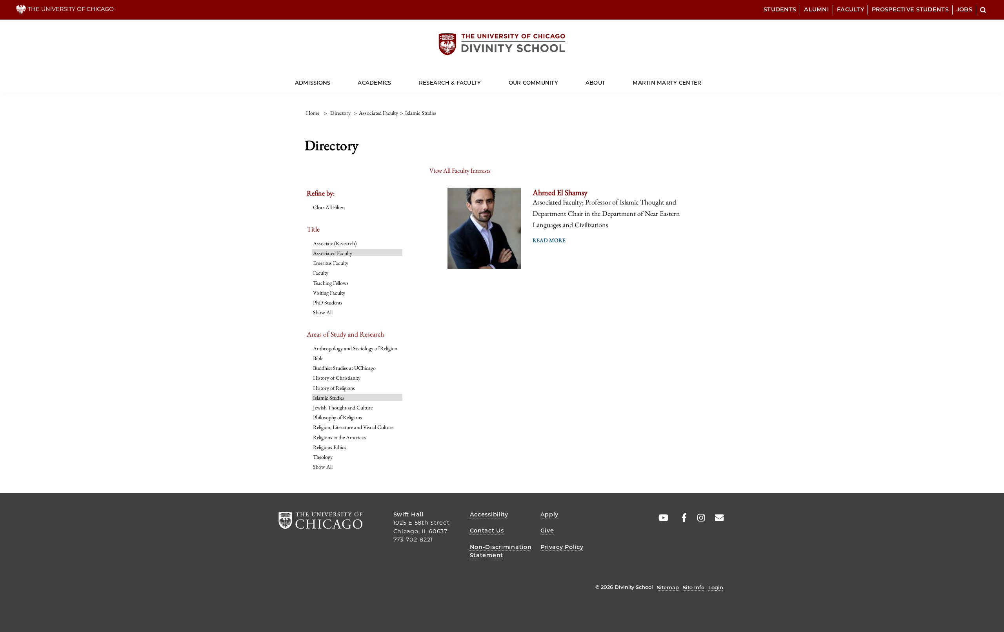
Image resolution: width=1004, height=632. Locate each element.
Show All (323, 312)
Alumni (816, 9)
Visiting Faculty (329, 292)
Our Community (533, 83)
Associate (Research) (334, 243)
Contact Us (487, 530)
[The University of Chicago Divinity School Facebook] (680, 518)
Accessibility (489, 514)
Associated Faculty (332, 253)
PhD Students (327, 302)
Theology (323, 456)
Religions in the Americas (339, 437)
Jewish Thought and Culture (343, 407)
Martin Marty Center (667, 83)
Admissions (313, 83)
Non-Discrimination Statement (501, 551)
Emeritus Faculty (330, 262)
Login (715, 587)
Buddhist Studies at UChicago (344, 367)
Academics (374, 83)
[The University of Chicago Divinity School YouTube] (661, 518)
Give (547, 530)
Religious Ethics (329, 447)
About (595, 83)
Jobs (964, 9)
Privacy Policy (562, 547)
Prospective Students (910, 9)
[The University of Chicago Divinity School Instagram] (698, 518)
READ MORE (549, 240)
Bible (318, 358)
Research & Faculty (450, 83)
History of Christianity (336, 377)
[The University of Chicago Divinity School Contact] (717, 518)
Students (780, 9)
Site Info (693, 587)
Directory (340, 112)
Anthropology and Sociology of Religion (355, 348)
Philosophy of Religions (337, 417)
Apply (549, 514)
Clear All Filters (329, 207)
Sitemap (668, 587)
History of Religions (334, 387)
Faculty (850, 9)
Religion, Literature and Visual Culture (353, 427)
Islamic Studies (328, 397)
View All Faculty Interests (459, 171)
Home (312, 112)
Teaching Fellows (331, 282)
